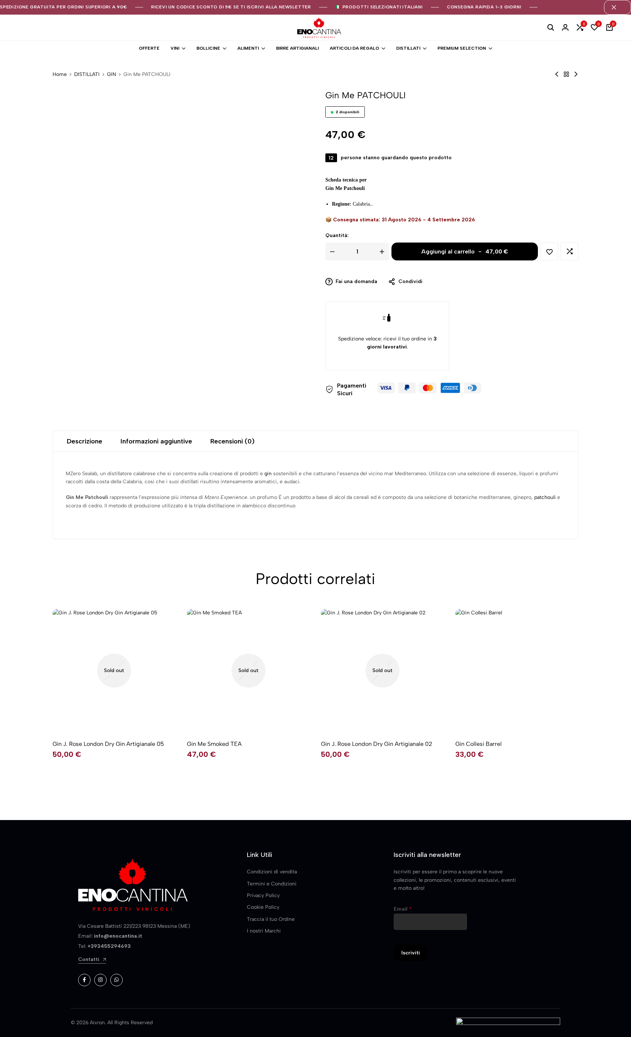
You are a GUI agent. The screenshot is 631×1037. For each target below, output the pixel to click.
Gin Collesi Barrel (478, 743)
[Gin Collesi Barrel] (517, 670)
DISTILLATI (408, 48)
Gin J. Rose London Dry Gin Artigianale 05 (108, 743)
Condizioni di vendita (272, 872)
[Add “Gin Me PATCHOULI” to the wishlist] (549, 251)
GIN (111, 74)
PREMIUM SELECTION (461, 48)
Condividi (410, 281)
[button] (580, 27)
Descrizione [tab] (84, 441)
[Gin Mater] (556, 74)
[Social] (84, 980)
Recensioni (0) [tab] (232, 441)
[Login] (565, 27)
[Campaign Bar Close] (617, 7)
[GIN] (566, 74)
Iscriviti (410, 953)
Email (403, 909)
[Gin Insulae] (575, 74)
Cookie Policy (263, 907)
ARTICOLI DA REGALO (354, 48)
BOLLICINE (208, 48)
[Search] (550, 27)
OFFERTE (149, 48)
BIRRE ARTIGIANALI (297, 48)
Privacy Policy (263, 895)
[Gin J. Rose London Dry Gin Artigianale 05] (114, 670)
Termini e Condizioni (272, 884)
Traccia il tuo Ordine (271, 919)
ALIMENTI (248, 48)
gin (268, 473)
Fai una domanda (356, 281)
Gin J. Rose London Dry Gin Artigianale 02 (376, 743)
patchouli (545, 497)
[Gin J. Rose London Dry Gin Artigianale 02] (382, 670)
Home (60, 74)
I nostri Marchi (264, 931)
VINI (175, 48)
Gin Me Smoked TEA (214, 743)
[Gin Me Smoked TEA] (248, 670)
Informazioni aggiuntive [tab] (156, 441)
